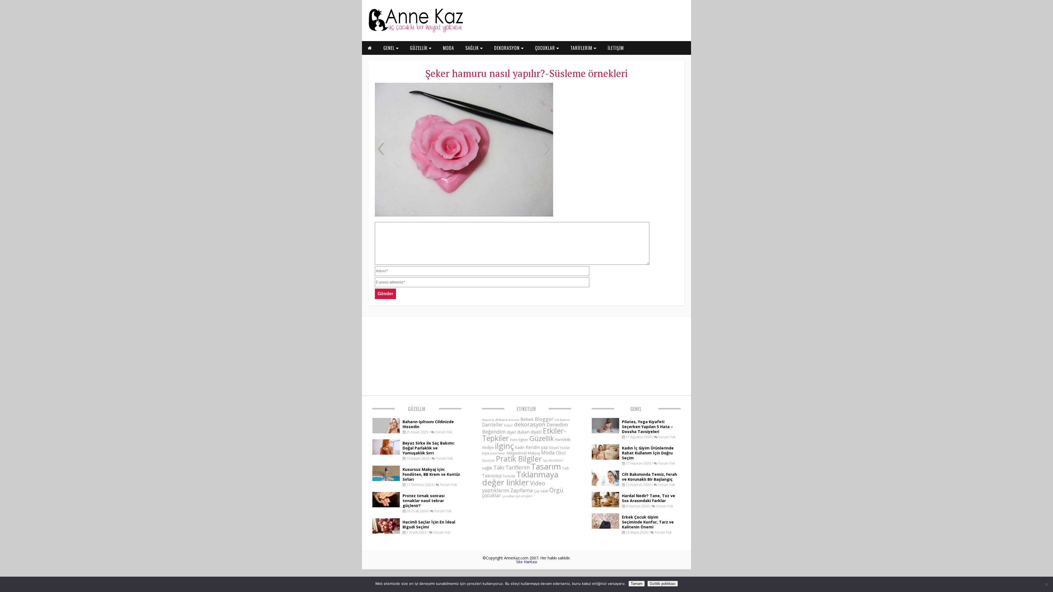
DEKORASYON (507, 48)
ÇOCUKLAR (545, 48)
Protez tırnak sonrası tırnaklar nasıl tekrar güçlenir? (424, 500)
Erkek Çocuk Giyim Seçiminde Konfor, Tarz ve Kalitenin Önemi (648, 522)
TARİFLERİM (582, 48)
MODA (448, 48)
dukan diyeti (529, 432)
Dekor (508, 425)
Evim (513, 439)
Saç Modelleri (553, 460)
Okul (561, 452)
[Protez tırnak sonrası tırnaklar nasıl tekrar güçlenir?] (386, 506)
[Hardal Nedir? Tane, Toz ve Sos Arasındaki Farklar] (605, 506)
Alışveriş (488, 420)
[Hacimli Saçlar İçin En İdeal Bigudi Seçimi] (386, 532)
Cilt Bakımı (562, 420)
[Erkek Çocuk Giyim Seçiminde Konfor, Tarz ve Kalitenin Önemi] (605, 527)
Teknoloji (492, 476)
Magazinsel (516, 453)
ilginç (504, 445)
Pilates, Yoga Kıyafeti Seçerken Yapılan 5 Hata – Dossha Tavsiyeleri (647, 426)
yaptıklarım (495, 490)
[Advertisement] (618, 123)
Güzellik (417, 409)
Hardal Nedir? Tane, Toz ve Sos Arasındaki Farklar (648, 498)
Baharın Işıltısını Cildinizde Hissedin (428, 424)
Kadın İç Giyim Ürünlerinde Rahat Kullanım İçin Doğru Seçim (648, 452)
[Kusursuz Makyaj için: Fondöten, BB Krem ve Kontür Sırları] (386, 479)
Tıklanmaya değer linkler (520, 478)
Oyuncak (488, 460)
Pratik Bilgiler (519, 459)
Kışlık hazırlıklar (493, 453)
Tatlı (565, 468)
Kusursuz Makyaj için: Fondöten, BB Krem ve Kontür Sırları (431, 474)
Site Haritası (526, 561)
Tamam (636, 584)
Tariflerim (517, 467)
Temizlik (509, 476)
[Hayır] (1046, 584)
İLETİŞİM (616, 48)
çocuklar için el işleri (517, 496)
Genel (636, 409)
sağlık (487, 468)
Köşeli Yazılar (559, 447)
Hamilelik (563, 439)
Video (537, 483)
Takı (498, 467)
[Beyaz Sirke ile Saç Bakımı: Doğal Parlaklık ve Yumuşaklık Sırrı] (386, 453)
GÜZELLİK (419, 48)
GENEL (389, 48)
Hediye (488, 447)
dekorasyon (529, 424)
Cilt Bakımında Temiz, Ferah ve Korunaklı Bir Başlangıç (649, 477)
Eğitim (523, 439)
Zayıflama (521, 490)
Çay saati (541, 491)
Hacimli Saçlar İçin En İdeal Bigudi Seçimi (429, 524)
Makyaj (534, 453)
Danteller (492, 424)
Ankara (501, 419)
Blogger (544, 419)
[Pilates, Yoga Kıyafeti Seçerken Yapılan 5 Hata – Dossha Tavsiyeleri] (605, 432)
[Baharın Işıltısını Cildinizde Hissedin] (386, 432)
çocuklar (491, 495)
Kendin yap (537, 447)
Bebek (527, 419)
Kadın (520, 447)
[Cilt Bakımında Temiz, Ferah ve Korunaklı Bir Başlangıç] (605, 484)
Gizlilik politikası (663, 584)
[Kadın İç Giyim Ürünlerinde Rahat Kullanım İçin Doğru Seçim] (605, 458)
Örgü (556, 490)
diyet (511, 432)
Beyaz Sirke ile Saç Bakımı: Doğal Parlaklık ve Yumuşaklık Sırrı (429, 448)
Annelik (513, 420)
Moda (548, 452)
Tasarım (546, 466)
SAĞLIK (472, 48)
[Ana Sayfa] (415, 31)
